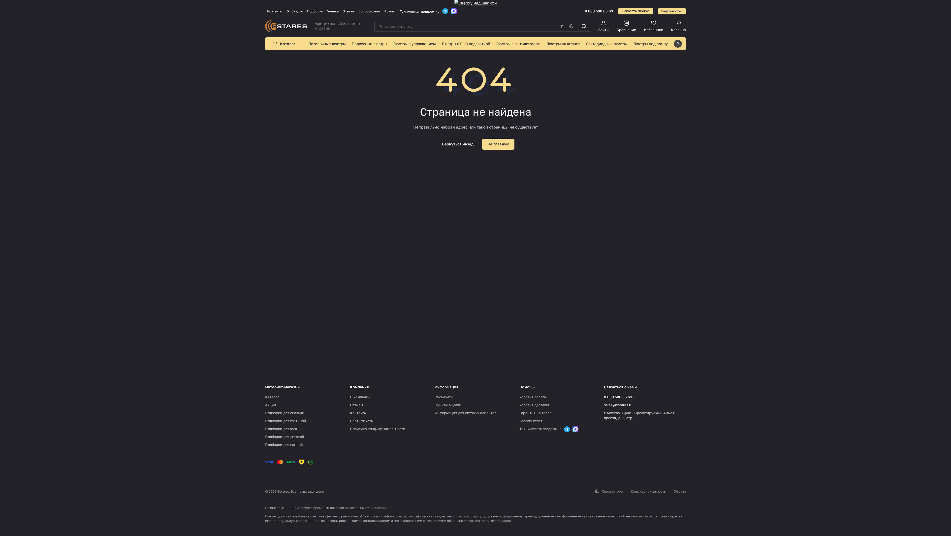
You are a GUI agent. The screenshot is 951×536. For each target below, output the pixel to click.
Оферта (680, 491)
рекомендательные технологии (360, 508)
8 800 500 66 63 (599, 11)
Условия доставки (534, 405)
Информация (446, 387)
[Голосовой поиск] (572, 26)
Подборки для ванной (284, 444)
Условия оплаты (533, 397)
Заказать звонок (635, 11)
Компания (359, 387)
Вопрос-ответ (530, 421)
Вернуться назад (458, 144)
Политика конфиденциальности (377, 429)
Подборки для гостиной (285, 421)
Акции (270, 405)
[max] (454, 11)
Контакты (358, 413)
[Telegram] (445, 11)
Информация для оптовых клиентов (465, 413)
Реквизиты (444, 397)
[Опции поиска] (561, 26)
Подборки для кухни (283, 429)
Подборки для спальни (284, 413)
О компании (360, 397)
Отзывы (356, 405)
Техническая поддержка (419, 11)
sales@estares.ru (618, 405)
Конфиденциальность (648, 491)
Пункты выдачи (448, 405)
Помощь (527, 387)
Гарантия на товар (535, 413)
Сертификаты (362, 421)
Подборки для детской (284, 437)
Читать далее (500, 521)
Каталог (272, 397)
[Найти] (584, 26)
